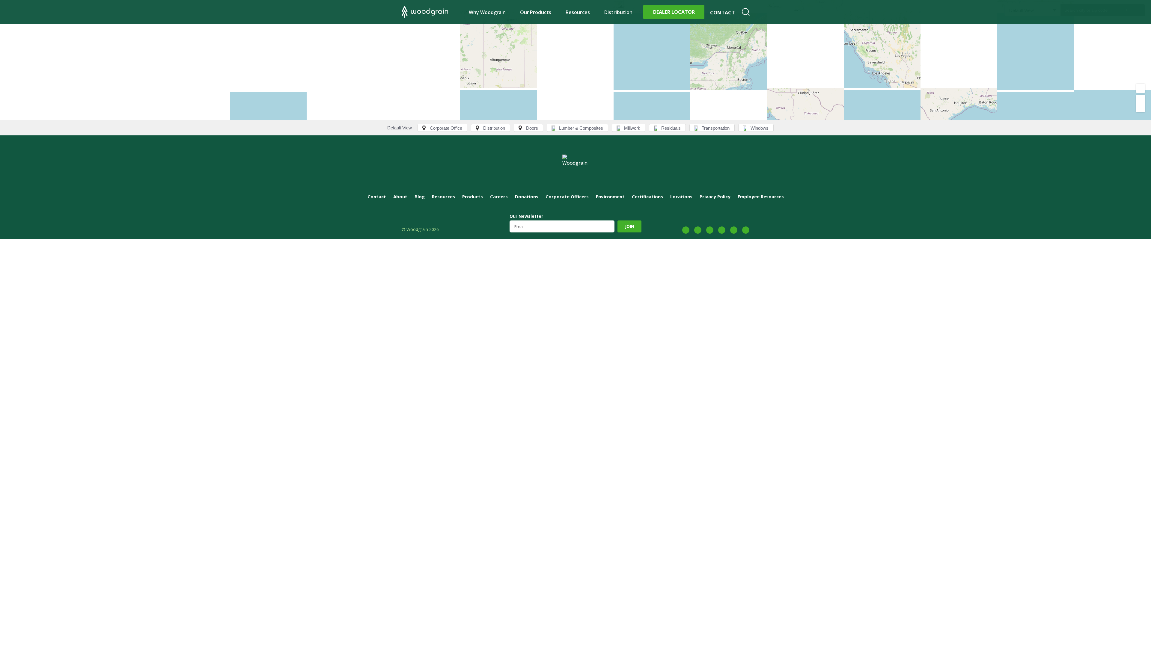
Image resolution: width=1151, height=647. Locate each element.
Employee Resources (761, 196)
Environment (610, 196)
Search (746, 12)
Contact (722, 12)
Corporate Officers (567, 196)
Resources (578, 12)
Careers (499, 196)
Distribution (618, 12)
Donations (526, 196)
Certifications (647, 196)
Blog (420, 196)
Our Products (536, 12)
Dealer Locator (674, 12)
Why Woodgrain (487, 12)
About (400, 196)
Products (472, 196)
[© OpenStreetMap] (575, 60)
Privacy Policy (715, 196)
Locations (681, 196)
